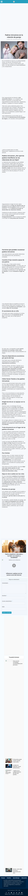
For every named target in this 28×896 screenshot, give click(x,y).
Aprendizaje (16, 878)
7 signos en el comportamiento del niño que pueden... (17, 772)
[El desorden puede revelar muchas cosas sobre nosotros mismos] (9, 760)
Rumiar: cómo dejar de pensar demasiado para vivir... (17, 871)
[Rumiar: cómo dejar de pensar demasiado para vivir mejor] (9, 870)
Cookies (21, 894)
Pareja (3, 878)
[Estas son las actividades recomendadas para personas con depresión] (9, 708)
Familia (9, 878)
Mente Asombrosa (18, 39)
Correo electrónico (7, 601)
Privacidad (17, 894)
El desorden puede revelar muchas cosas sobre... (17, 761)
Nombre (4, 595)
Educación (24, 878)
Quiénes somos (8, 894)
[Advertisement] (14, 19)
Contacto (13, 894)
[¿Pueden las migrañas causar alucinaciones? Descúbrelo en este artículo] (9, 766)
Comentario (5, 583)
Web (3, 606)
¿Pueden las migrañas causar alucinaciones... (17, 766)
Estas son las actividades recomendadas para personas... (17, 662)
